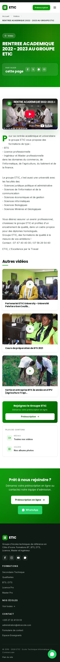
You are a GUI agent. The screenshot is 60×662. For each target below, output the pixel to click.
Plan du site (7, 657)
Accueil (5, 16)
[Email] (44, 69)
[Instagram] (11, 557)
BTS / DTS (7, 582)
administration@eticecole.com (16, 625)
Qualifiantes (8, 577)
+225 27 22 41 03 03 (12, 620)
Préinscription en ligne (28, 499)
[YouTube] (18, 557)
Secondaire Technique (13, 572)
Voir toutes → (8, 606)
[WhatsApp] (38, 69)
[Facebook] (27, 69)
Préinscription (41, 7)
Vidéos (16, 16)
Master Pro (7, 592)
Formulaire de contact (12, 630)
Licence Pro (8, 587)
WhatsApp (32, 509)
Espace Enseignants (12, 635)
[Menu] (55, 7)
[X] (33, 69)
